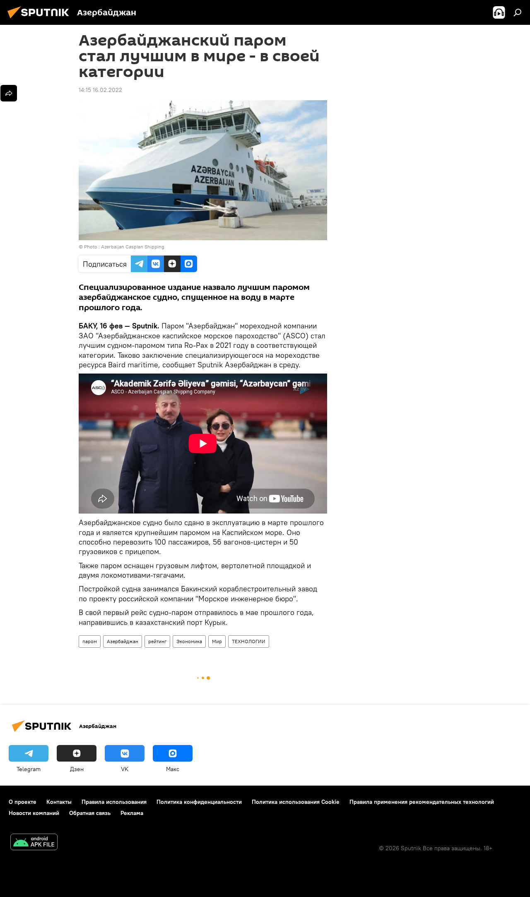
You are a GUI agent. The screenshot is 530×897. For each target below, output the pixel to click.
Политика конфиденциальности (199, 801)
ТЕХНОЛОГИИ (248, 641)
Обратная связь (90, 813)
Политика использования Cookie (296, 801)
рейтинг (157, 641)
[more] (8, 93)
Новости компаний (34, 813)
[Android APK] (34, 843)
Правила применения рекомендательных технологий (421, 801)
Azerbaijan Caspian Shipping (132, 247)
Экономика (189, 641)
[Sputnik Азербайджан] (40, 19)
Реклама (131, 813)
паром (89, 641)
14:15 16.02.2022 (100, 90)
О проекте (22, 801)
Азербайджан (122, 641)
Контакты (59, 801)
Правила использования (114, 801)
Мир (217, 641)
